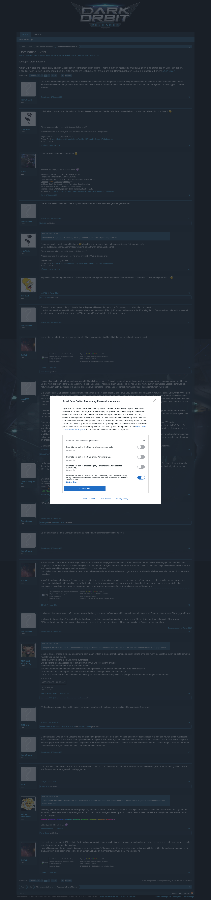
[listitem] (105, 440)
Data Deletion (89, 498)
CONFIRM (85, 488)
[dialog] (105, 450)
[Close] (155, 401)
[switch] (141, 447)
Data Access (105, 498)
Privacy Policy (122, 498)
